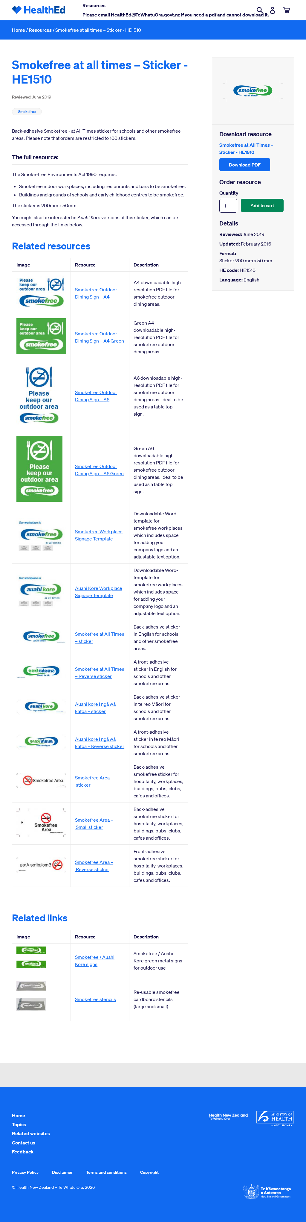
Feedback (22, 1152)
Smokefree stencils (95, 999)
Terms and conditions (106, 1172)
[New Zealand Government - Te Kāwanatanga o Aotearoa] (267, 1198)
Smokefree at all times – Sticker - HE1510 (98, 30)
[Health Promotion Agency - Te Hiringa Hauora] (228, 1121)
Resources (40, 30)
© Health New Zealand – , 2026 (53, 1187)
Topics (19, 1124)
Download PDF (245, 165)
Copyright (149, 1172)
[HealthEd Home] (39, 10)
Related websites (31, 1133)
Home (18, 30)
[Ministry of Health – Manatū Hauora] (275, 1124)
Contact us (23, 1143)
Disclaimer (62, 1172)
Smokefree (27, 111)
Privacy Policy (25, 1172)
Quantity (228, 193)
